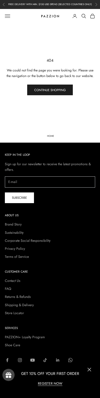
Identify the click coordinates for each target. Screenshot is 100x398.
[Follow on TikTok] (45, 360)
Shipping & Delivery (19, 305)
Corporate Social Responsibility (27, 240)
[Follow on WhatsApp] (70, 360)
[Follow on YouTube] (32, 360)
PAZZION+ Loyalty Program (25, 337)
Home (50, 136)
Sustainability (14, 232)
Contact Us (12, 280)
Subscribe (19, 197)
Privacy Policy (15, 248)
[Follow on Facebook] (7, 360)
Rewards (8, 375)
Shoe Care (12, 345)
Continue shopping (50, 90)
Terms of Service (17, 256)
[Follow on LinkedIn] (57, 360)
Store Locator (14, 313)
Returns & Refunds (18, 296)
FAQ (8, 288)
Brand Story (13, 224)
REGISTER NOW (50, 383)
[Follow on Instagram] (19, 360)
